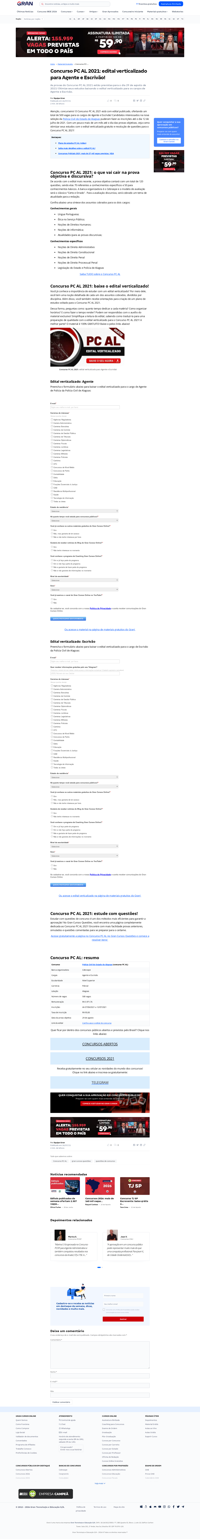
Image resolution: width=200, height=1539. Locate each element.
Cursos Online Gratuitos (112, 1461)
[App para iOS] (150, 1507)
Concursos (66, 11)
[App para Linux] (145, 1507)
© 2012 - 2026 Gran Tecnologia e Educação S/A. (40, 1507)
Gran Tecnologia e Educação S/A (83, 1522)
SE (174, 19)
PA (127, 19)
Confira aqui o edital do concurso (96, 1023)
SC (169, 19)
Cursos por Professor (111, 1453)
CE (92, 19)
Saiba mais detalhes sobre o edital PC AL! (76, 148)
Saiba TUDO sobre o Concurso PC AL (100, 274)
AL (74, 19)
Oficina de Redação (110, 1457)
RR (161, 19)
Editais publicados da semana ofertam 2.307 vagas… (63, 1201)
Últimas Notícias (25, 11)
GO (105, 19)
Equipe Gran (59, 98)
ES (100, 19)
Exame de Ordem (109, 1428)
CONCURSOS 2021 (100, 1058)
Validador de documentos (27, 1437)
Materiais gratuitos (156, 11)
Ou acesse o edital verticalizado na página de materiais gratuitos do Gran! (100, 895)
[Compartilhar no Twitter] (137, 100)
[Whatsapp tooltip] (169, 1507)
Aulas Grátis (150, 1432)
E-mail (53, 1382)
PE (136, 19)
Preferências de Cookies (26, 1453)
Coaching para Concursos (113, 1424)
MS (118, 19)
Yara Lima (124, 1207)
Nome (53, 1372)
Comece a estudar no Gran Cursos (100, 1104)
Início (52, 64)
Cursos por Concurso (111, 1441)
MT (123, 19)
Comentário (56, 1340)
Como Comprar (22, 1428)
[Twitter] (178, 1507)
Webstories (177, 11)
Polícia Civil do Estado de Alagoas (81, 119)
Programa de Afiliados (25, 1445)
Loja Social (20, 1432)
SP (178, 19)
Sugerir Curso (151, 1437)
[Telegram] (182, 1507)
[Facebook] (173, 1507)
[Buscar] (42, 4)
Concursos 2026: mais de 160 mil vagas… (99, 1200)
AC (70, 19)
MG (114, 19)
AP (83, 19)
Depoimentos (151, 1420)
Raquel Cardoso (91, 1204)
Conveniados (21, 1441)
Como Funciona (22, 1424)
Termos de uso (100, 1507)
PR (144, 19)
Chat (63, 1424)
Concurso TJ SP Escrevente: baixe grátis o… (134, 1201)
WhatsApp (65, 1428)
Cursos (80, 11)
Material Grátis (151, 1424)
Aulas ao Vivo (151, 1428)
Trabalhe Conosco (23, 1449)
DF (96, 19)
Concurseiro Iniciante (132, 11)
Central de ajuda (68, 1420)
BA (87, 19)
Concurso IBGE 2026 (47, 11)
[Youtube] (159, 1507)
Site (52, 1391)
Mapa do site (119, 1507)
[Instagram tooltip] (164, 1507)
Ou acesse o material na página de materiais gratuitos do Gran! (100, 629)
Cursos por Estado (110, 1449)
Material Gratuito (65, 64)
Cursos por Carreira (110, 1445)
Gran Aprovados (110, 11)
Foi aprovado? (71, 1448)
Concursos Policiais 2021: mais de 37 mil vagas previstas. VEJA (86, 153)
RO (157, 19)
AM (79, 19)
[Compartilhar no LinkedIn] (140, 100)
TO (182, 19)
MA (109, 19)
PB (132, 19)
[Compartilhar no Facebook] (133, 100)
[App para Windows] (141, 1507)
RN (152, 19)
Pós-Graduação (109, 1437)
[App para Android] (155, 1507)
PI (140, 19)
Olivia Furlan (55, 1207)
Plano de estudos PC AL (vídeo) (72, 143)
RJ (148, 19)
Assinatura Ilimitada (171, 4)
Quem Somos (21, 1420)
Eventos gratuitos (148, 4)
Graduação (107, 1432)
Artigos (92, 11)
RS (165, 19)
